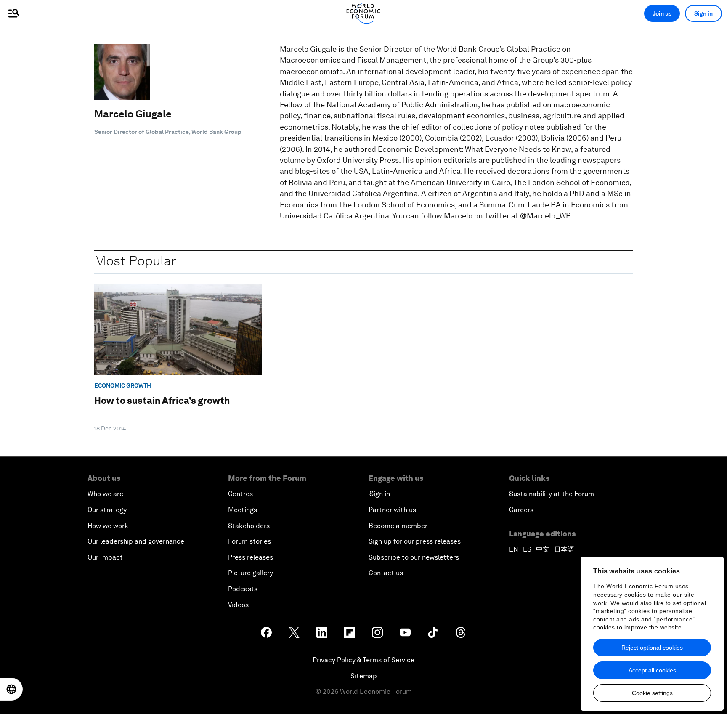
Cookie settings (652, 693)
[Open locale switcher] (11, 689)
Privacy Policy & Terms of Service (363, 660)
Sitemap (363, 676)
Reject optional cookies (652, 647)
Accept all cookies (652, 670)
